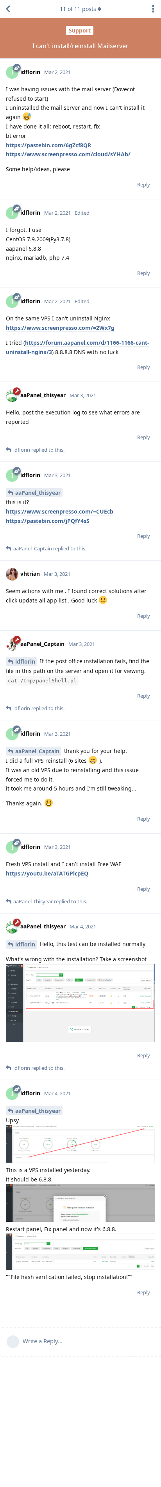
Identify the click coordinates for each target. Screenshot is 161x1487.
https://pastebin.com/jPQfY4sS (47, 521)
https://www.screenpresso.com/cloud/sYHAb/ (68, 154)
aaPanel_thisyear (38, 492)
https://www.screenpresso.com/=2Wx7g (60, 327)
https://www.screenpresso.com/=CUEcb (59, 511)
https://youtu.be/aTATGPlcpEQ (47, 873)
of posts (78, 9)
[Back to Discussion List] (8, 9)
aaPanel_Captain (37, 751)
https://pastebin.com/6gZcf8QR (48, 145)
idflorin (25, 661)
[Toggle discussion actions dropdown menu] (153, 9)
